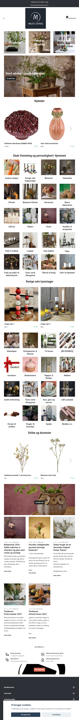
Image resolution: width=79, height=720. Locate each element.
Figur (67, 251)
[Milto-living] (35, 18)
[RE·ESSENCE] (67, 351)
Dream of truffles (12, 425)
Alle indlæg (39, 647)
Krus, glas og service (49, 401)
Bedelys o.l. (67, 424)
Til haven (49, 351)
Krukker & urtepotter (67, 228)
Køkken (67, 375)
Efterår (12, 202)
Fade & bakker (11, 251)
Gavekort (12, 375)
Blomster (49, 178)
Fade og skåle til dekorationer (11, 274)
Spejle (49, 424)
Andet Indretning (11, 399)
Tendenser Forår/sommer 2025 (13, 612)
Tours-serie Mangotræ (30, 274)
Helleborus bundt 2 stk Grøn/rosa (17, 475)
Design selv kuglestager (30, 179)
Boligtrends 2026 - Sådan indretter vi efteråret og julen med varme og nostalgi (14, 548)
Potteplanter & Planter (30, 352)
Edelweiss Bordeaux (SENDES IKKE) (18, 143)
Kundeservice (9, 687)
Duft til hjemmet (67, 272)
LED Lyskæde (67, 399)
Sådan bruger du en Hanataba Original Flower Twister (62, 547)
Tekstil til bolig (49, 272)
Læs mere (7, 571)
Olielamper (12, 351)
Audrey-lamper (11, 178)
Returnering (39, 669)
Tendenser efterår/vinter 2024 (37, 612)
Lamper (30, 251)
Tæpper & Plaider (48, 376)
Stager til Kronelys (30, 425)
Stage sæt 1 (9, 324)
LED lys (11, 226)
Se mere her (11, 78)
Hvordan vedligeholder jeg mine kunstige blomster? (39, 547)
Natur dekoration (67, 203)
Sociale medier (9, 699)
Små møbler (49, 251)
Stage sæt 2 (46, 324)
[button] (39, 95)
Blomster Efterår (30, 202)
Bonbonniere (30, 375)
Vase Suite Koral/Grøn (49, 143)
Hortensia (48, 202)
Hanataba (67, 178)
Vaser (48, 226)
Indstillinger (56, 714)
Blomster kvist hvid (48, 475)
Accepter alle (25, 714)
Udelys (30, 226)
